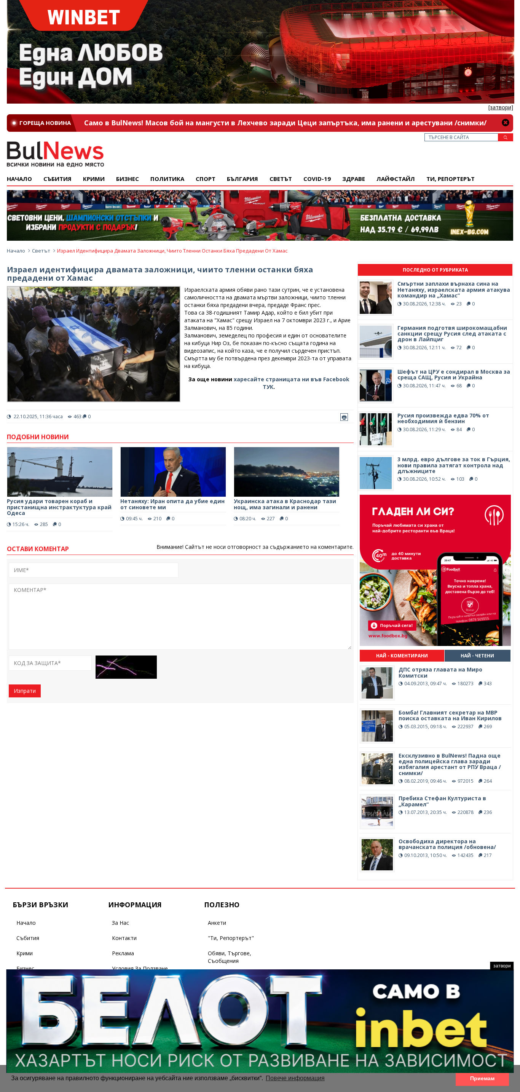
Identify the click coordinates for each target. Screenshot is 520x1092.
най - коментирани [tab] (402, 655)
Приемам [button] (482, 1078)
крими (94, 178)
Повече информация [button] (295, 1078)
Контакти (124, 938)
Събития (27, 938)
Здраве (353, 178)
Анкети (217, 922)
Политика (167, 178)
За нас (120, 922)
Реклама (123, 953)
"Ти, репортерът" (231, 938)
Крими (24, 953)
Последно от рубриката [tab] (435, 270)
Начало (19, 178)
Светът (281, 178)
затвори (502, 966)
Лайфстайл (395, 178)
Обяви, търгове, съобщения (229, 957)
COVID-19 (317, 178)
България (242, 178)
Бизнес (127, 178)
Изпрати (25, 690)
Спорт (205, 178)
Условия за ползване (140, 968)
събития (57, 178)
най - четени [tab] (477, 655)
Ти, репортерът (450, 178)
